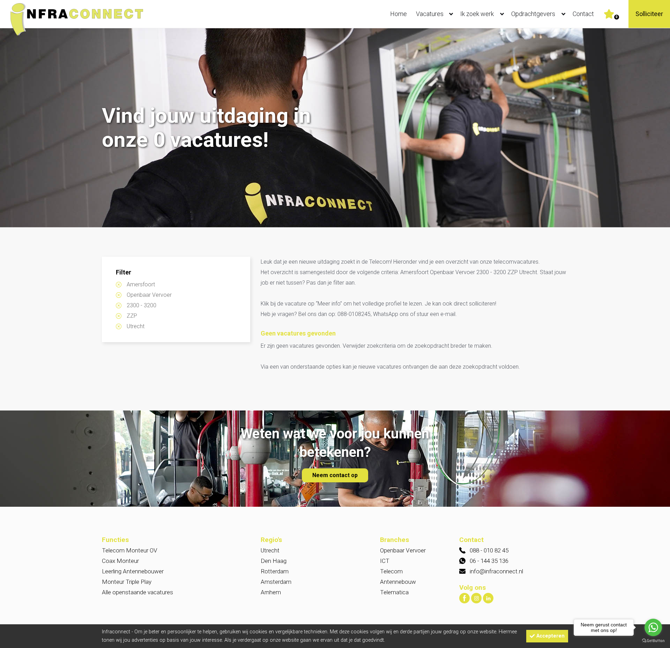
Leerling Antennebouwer (133, 571)
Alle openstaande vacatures (137, 592)
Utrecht (135, 326)
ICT (384, 560)
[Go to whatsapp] (653, 627)
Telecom (391, 571)
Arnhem (271, 592)
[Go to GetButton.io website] (653, 641)
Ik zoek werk (477, 13)
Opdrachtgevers (533, 13)
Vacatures (430, 13)
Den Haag (273, 560)
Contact (583, 13)
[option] (335, 128)
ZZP (132, 315)
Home (398, 13)
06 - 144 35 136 (489, 560)
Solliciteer (649, 13)
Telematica (394, 592)
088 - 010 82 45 (489, 550)
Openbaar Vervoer (149, 295)
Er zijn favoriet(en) (617, 17)
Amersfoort (141, 284)
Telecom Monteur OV (129, 550)
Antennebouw (398, 581)
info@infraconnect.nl (496, 571)
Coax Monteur (120, 560)
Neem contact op (335, 475)
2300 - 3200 (141, 305)
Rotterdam (275, 571)
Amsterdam (276, 581)
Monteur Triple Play (126, 581)
